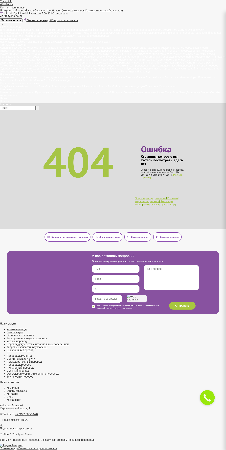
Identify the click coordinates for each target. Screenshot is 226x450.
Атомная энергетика (112, 47)
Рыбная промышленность (172, 59)
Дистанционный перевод (15, 29)
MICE (93, 41)
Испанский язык (208, 77)
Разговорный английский (99, 86)
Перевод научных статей (74, 35)
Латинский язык (135, 77)
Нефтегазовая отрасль (36, 56)
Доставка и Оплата (198, 92)
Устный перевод (41, 29)
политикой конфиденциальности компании (114, 308)
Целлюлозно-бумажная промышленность (135, 68)
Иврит (193, 77)
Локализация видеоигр (61, 41)
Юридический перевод (76, 71)
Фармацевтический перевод (173, 65)
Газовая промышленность (163, 47)
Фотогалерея (86, 92)
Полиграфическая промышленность (44, 59)
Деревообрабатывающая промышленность (128, 50)
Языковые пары (10, 74)
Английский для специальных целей (61, 86)
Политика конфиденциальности (37, 448)
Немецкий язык (53, 77)
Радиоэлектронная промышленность (113, 59)
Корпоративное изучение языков (20, 83)
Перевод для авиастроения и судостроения (133, 56)
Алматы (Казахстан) (86, 10)
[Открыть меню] (1, 24)
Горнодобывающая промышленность (77, 50)
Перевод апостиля (11, 35)
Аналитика (82, 41)
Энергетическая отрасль (46, 71)
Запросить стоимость (64, 20)
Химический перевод (69, 68)
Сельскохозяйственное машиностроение (68, 62)
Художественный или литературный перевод (28, 68)
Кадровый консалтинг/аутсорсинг (102, 29)
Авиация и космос (11, 47)
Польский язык (155, 77)
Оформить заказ (71, 32)
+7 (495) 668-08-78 (11, 16)
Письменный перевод (95, 32)
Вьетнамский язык (11, 80)
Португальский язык (176, 77)
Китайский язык (73, 77)
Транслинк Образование (160, 86)
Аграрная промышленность (82, 47)
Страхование (102, 62)
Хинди (66, 80)
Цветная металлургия (96, 68)
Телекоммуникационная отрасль (20, 65)
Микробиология (145, 53)
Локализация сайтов (12, 41)
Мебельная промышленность (117, 53)
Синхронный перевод (137, 29)
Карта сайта (14, 399)
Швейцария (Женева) (60, 10)
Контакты (5, 104)
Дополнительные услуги (15, 38)
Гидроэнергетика (10, 50)
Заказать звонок (11, 20)
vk (1, 425)
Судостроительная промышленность (133, 62)
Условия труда (9, 448)
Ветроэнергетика (136, 47)
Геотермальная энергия (194, 47)
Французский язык (32, 77)
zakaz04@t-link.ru (14, 13)
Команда (5, 92)
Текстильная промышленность (59, 65)
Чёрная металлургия (174, 68)
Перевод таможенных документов (100, 65)
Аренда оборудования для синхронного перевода (163, 32)
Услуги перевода (10, 26)
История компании (22, 92)
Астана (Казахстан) (111, 10)
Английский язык (10, 77)
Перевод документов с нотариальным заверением (38, 344)
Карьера (72, 92)
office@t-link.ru (19, 419)
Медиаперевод (99, 35)
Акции (160, 92)
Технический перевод (207, 32)
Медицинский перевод (45, 53)
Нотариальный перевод (67, 29)
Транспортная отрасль (170, 62)
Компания (6, 89)
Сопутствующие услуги (192, 29)
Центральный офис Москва (17, 10)
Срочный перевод (120, 32)
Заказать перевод (38, 20)
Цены (3, 98)
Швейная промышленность (205, 68)
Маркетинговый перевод (15, 53)
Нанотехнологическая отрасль (174, 53)
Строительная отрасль (28, 62)
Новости (5, 101)
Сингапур (40, 10)
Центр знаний (103, 92)
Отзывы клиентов (145, 92)
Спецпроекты (197, 59)
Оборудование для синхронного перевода (33, 373)
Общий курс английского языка (19, 86)
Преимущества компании (50, 92)
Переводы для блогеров (105, 71)
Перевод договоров (48, 32)
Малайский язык (33, 80)
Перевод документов (164, 29)
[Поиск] (37, 108)
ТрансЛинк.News (175, 92)
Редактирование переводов (41, 35)
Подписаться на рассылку (16, 428)
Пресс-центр (168, 204)
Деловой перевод (166, 50)
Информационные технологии (196, 50)
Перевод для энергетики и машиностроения (78, 56)
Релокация (103, 41)
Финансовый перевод (204, 65)
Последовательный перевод (17, 32)
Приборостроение (79, 59)
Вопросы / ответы (123, 92)
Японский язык (93, 77)
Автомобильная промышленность (44, 47)
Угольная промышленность (138, 65)
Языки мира (166, 201)
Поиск (138, 204)
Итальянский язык (114, 77)
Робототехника (146, 59)
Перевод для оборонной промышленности (187, 56)
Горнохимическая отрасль (37, 50)
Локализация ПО (36, 41)
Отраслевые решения (13, 44)
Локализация (15, 332)
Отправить (182, 305)
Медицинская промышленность (78, 53)
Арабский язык (53, 80)
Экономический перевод (15, 71)
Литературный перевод (135, 71)
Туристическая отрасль (199, 62)
